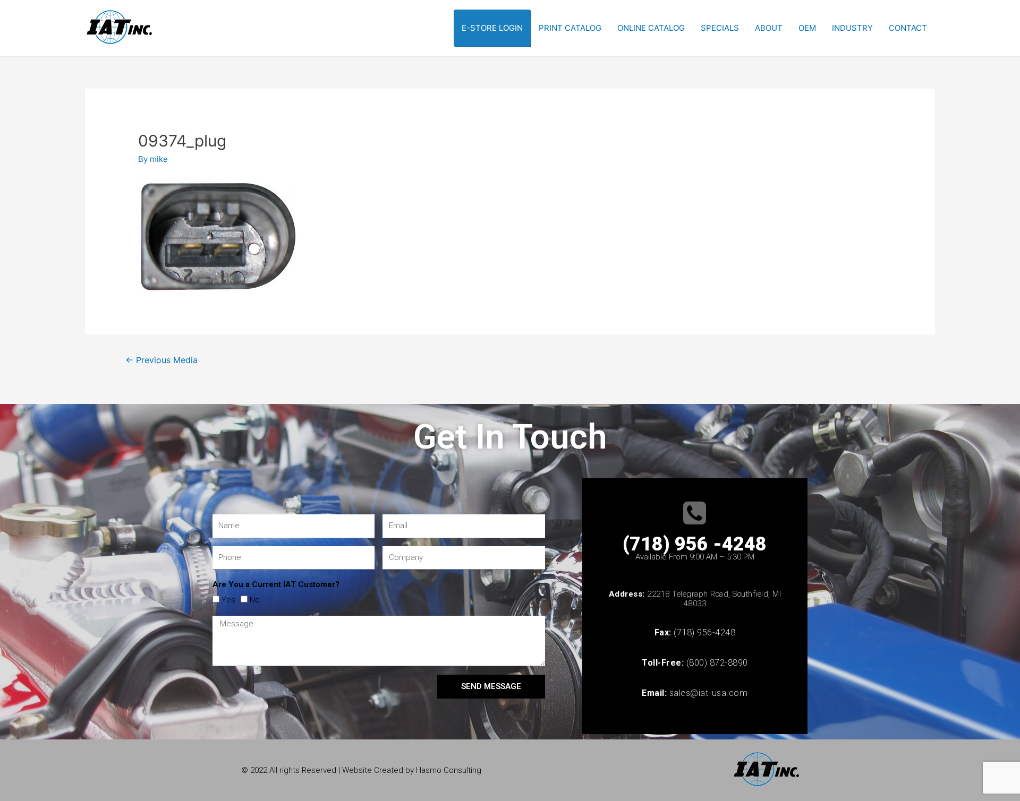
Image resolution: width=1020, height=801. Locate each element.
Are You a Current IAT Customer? (275, 584)
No (255, 600)
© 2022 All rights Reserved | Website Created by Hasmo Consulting (361, 770)
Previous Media (161, 360)
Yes (228, 600)
